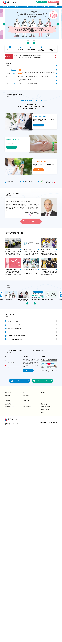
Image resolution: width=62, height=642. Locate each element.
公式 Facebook (11, 367)
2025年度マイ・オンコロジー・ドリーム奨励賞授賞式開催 (27, 83)
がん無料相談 (42, 1)
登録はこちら (28, 370)
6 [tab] (33, 40)
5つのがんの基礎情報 (31, 49)
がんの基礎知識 (35, 6)
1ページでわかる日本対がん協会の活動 (41, 50)
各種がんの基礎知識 (8, 404)
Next (57, 24)
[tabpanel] (31, 24)
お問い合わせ (19, 380)
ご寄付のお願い (31, 221)
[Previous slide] (27, 303)
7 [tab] (34, 40)
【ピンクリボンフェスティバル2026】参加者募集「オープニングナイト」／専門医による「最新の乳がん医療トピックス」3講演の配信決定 (38, 73)
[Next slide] (35, 303)
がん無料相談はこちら (42, 380)
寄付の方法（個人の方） (44, 403)
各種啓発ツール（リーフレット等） (52, 50)
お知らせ (26, 6)
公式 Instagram (11, 362)
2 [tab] (28, 40)
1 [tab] (27, 40)
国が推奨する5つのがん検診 (27, 406)
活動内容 (16, 6)
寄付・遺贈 (55, 6)
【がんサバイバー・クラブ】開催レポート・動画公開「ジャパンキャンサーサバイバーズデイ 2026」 (34, 76)
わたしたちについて (10, 49)
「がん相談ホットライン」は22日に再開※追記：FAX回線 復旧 (24, 80)
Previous (4, 24)
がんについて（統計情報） (8, 403)
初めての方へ (25, 392)
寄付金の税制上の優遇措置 (45, 409)
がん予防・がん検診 (45, 6)
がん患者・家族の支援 (26, 395)
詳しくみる (11, 147)
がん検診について (25, 404)
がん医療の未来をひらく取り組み (9, 406)
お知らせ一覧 (43, 392)
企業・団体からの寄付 (44, 404)
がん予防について (25, 403)
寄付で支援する (53, 1)
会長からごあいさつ (8, 392)
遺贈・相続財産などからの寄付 (45, 406)
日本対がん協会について (7, 6)
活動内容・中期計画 (7, 395)
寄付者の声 (42, 412)
